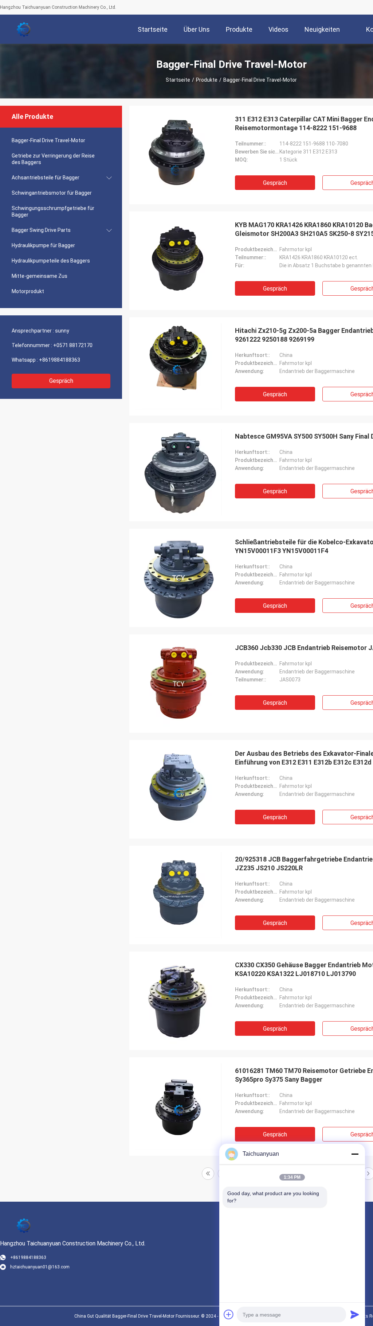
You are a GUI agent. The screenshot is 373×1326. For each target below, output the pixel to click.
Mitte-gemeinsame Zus (39, 276)
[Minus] (354, 1154)
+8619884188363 (59, 360)
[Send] (355, 1314)
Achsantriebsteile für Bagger (45, 177)
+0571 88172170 (73, 345)
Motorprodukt (28, 291)
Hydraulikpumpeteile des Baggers (51, 261)
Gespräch (61, 380)
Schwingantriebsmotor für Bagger (52, 193)
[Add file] (229, 1314)
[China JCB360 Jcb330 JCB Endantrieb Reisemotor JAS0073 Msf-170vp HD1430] (178, 684)
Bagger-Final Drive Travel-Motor (48, 140)
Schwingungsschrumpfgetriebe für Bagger (53, 211)
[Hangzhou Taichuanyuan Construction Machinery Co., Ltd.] (24, 29)
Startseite (178, 80)
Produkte (206, 80)
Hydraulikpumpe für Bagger (43, 245)
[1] (208, 1173)
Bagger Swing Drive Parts (41, 230)
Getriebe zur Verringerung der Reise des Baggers (53, 159)
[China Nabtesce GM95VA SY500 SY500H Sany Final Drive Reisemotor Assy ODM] (178, 472)
